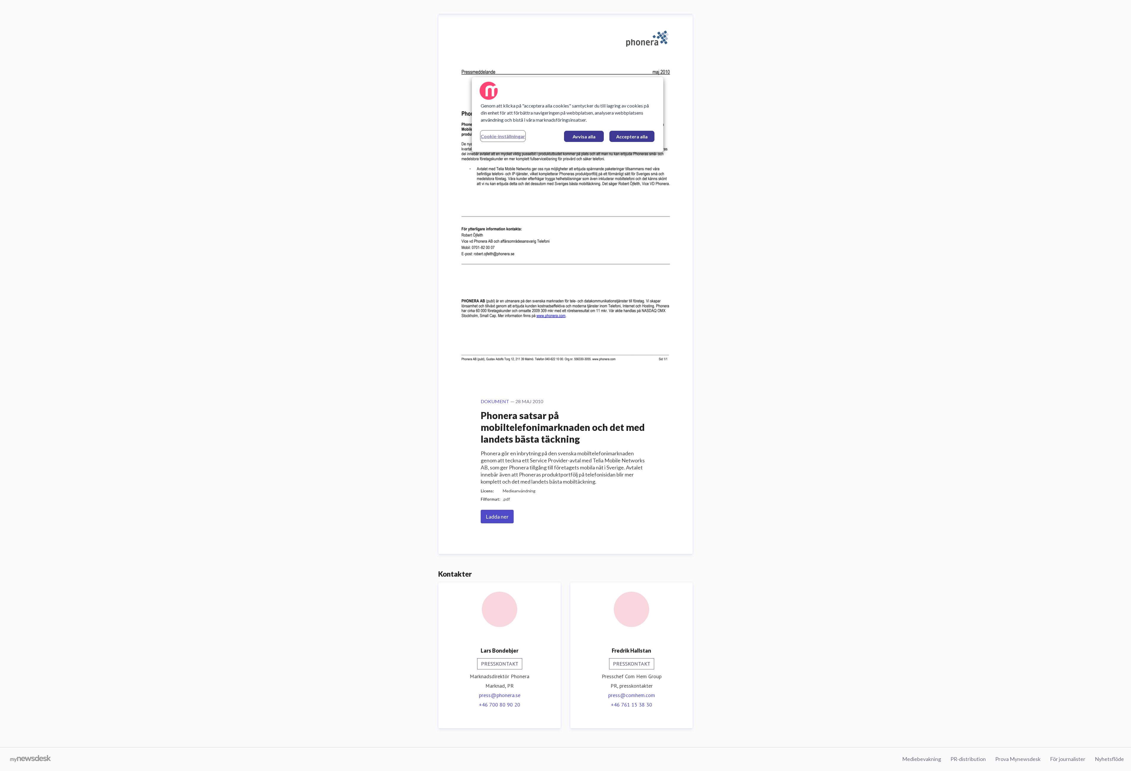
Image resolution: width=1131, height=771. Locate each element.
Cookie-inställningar (503, 136)
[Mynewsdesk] (30, 759)
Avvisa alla (584, 136)
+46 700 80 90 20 (499, 704)
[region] (567, 114)
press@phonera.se (499, 695)
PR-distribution (968, 759)
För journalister (1067, 759)
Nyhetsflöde (1109, 759)
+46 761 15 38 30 (631, 704)
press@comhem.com (631, 695)
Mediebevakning (921, 759)
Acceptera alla (632, 136)
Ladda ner (497, 516)
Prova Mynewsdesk (1018, 759)
